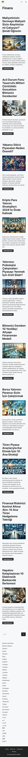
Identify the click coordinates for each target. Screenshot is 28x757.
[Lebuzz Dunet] (2, 2)
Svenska (5, 699)
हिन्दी (3, 728)
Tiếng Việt (5, 701)
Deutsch (4, 654)
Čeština (4, 648)
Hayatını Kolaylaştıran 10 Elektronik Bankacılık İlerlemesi (12, 577)
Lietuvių (4, 675)
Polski (4, 685)
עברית (4, 717)
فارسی (4, 725)
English (4, 659)
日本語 (4, 733)
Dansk (4, 651)
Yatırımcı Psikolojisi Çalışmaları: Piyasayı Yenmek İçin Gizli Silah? (13, 268)
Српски (4, 715)
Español (4, 662)
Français (5, 664)
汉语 (3, 736)
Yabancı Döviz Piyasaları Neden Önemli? (13, 148)
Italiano (4, 670)
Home (7, 749)
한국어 (4, 741)
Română (4, 691)
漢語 (3, 738)
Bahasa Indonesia (7, 643)
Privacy (14, 751)
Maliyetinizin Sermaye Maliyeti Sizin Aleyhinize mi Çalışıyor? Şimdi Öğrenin (13, 24)
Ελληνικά (5, 707)
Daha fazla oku (8, 68)
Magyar (4, 678)
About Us (12, 749)
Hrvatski (4, 667)
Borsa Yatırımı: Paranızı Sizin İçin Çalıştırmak (12, 393)
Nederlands (6, 680)
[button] (21, 2)
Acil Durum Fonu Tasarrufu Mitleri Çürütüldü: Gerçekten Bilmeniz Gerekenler (13, 88)
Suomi (4, 696)
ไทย (3, 731)
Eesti (3, 656)
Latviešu (5, 672)
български (5, 709)
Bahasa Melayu (7, 646)
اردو (3, 720)
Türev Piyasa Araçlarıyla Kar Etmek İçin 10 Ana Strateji (12, 449)
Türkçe (4, 704)
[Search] (23, 634)
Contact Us (20, 749)
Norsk (4, 683)
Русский (5, 712)
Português (5, 688)
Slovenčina (5, 693)
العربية (4, 723)
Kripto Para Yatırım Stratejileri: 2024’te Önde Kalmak (11, 206)
